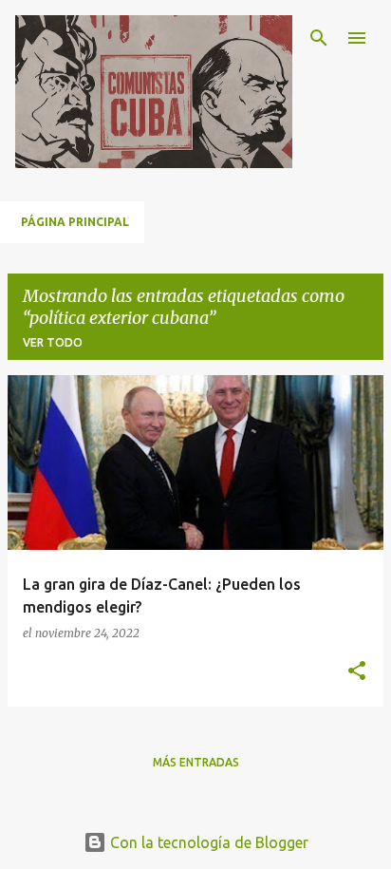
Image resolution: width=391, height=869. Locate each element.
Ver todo (53, 342)
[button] (356, 672)
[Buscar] (318, 38)
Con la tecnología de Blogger (207, 842)
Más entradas (196, 762)
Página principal (75, 222)
